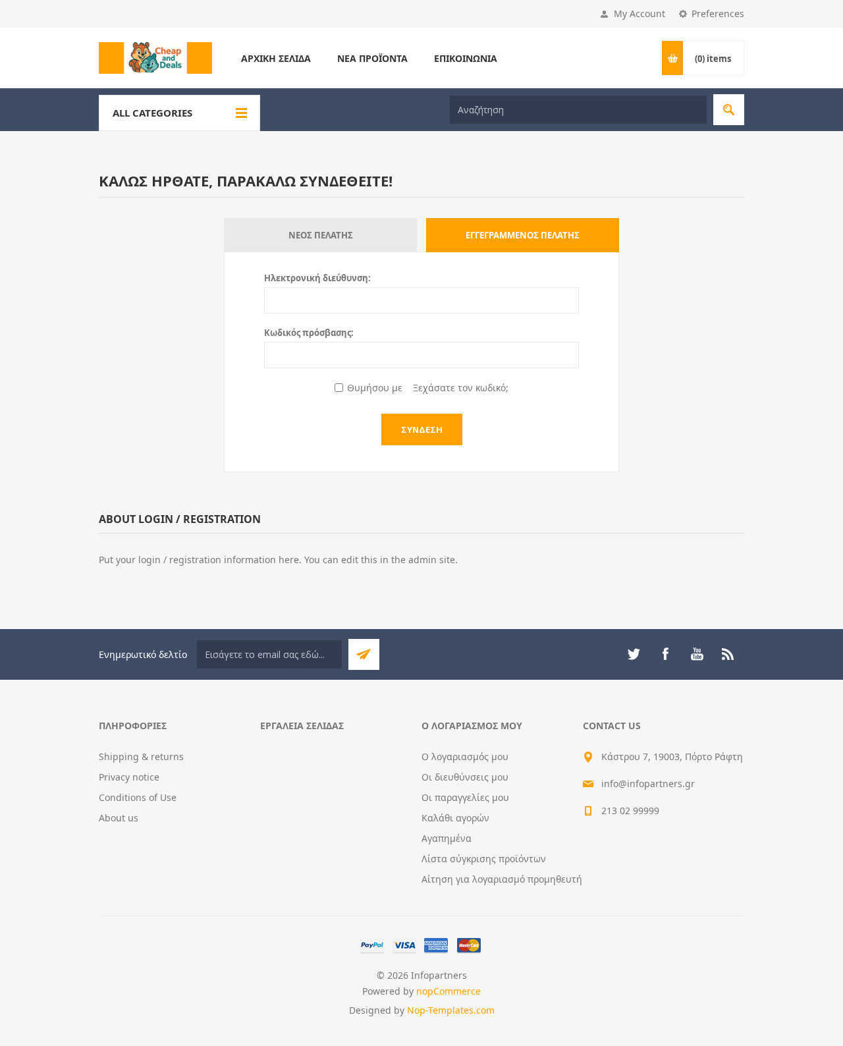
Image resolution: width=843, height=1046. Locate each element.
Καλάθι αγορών (455, 818)
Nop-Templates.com (451, 1010)
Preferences (718, 13)
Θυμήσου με (374, 387)
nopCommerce (448, 991)
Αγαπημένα (447, 838)
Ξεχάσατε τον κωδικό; (460, 387)
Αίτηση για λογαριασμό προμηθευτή (502, 879)
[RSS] (728, 654)
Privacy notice (129, 777)
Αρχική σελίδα (276, 58)
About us (118, 818)
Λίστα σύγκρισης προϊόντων (484, 858)
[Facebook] (665, 654)
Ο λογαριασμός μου (465, 756)
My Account (639, 13)
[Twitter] (633, 654)
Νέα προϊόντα (372, 58)
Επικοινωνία (465, 58)
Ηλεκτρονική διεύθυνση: (317, 278)
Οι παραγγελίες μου (465, 797)
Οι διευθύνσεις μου (465, 777)
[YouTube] (696, 654)
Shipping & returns (141, 756)
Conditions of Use (138, 797)
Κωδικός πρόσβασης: (309, 333)
